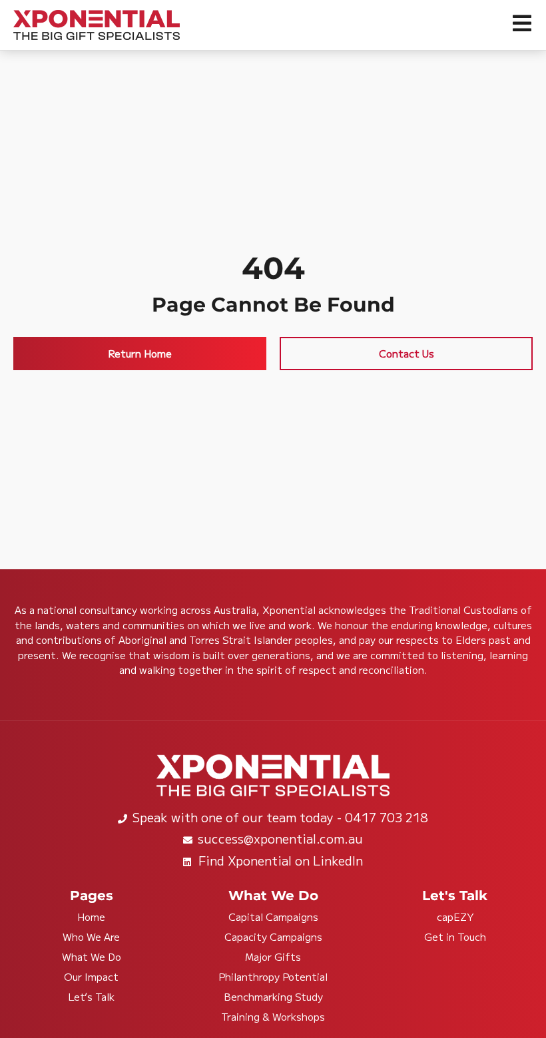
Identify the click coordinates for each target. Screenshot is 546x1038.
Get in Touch (455, 936)
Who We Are (91, 936)
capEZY (455, 916)
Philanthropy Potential (273, 976)
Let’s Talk (91, 996)
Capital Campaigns (273, 916)
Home (91, 916)
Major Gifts (273, 956)
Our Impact (91, 976)
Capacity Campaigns (273, 936)
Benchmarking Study (273, 996)
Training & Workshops (273, 1016)
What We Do (91, 956)
